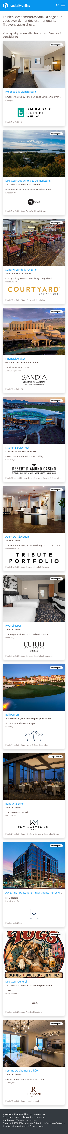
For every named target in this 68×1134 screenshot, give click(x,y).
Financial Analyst (15, 358)
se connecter (39, 1114)
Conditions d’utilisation (55, 1123)
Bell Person (12, 714)
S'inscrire (28, 1114)
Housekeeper (13, 625)
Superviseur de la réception (21, 269)
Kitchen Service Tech (17, 447)
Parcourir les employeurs (34, 1117)
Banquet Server (14, 803)
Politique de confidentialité (16, 1126)
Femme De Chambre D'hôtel (22, 1070)
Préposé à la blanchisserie (21, 91)
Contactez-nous (36, 1126)
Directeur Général (16, 981)
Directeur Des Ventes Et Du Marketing (28, 180)
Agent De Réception (17, 536)
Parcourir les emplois (12, 1117)
